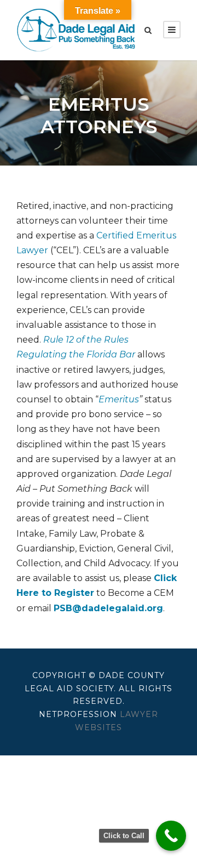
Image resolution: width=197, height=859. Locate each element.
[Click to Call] (171, 836)
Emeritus (119, 399)
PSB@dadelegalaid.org (108, 608)
